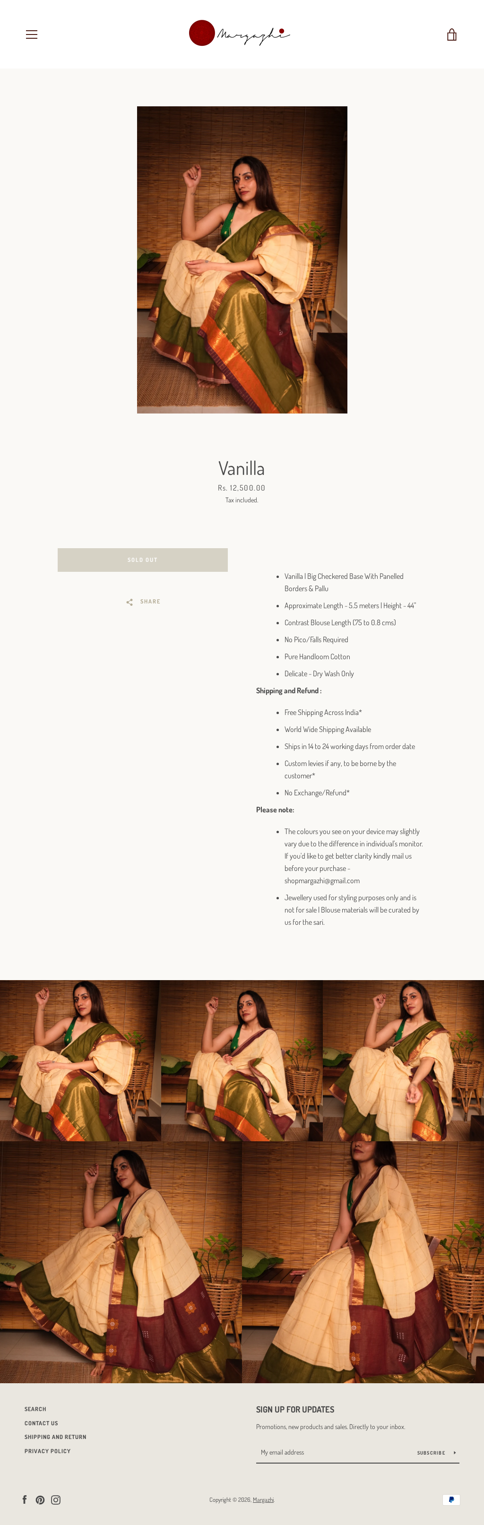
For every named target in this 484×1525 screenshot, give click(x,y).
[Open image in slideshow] (242, 260)
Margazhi (263, 1499)
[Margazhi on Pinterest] (40, 1499)
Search (35, 1409)
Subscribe (432, 1453)
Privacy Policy (48, 1451)
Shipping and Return (55, 1436)
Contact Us (41, 1423)
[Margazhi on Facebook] (24, 1499)
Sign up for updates (295, 1409)
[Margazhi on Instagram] (55, 1499)
